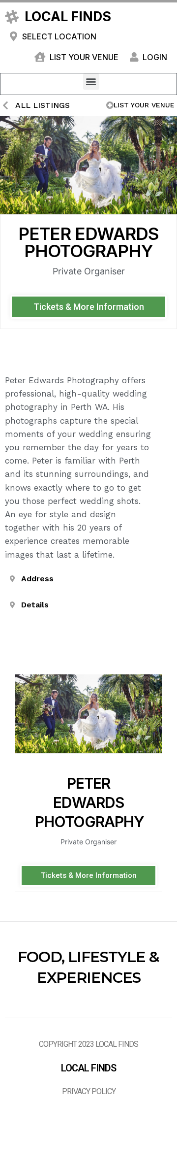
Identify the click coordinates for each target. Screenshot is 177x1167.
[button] (91, 81)
